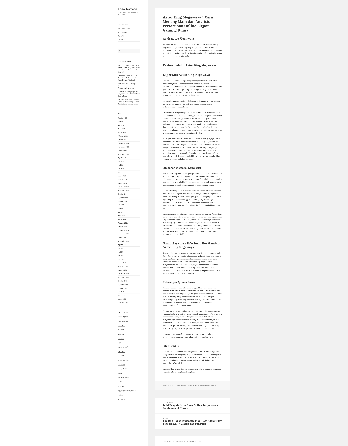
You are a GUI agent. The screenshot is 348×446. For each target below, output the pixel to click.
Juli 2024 (121, 205)
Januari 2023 (122, 270)
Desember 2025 (123, 143)
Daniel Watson (181, 386)
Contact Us (121, 40)
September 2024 (123, 198)
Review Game (122, 32)
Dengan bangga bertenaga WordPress (187, 441)
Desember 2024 (123, 187)
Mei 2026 (121, 125)
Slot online (121, 399)
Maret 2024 (122, 219)
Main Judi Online (124, 29)
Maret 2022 (122, 299)
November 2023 (123, 234)
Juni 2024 (121, 209)
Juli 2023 (121, 248)
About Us (121, 36)
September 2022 (123, 285)
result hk (121, 330)
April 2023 (121, 259)
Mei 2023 (121, 256)
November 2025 (123, 147)
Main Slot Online (123, 25)
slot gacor (121, 325)
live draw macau (124, 378)
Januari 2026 (122, 140)
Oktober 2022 (122, 281)
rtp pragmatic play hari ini (127, 391)
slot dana (121, 338)
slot (206, 81)
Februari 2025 (123, 180)
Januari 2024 (122, 227)
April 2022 (121, 295)
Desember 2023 (123, 230)
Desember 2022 (123, 274)
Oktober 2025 (122, 151)
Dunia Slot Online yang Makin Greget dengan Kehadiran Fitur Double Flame (129, 94)
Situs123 (121, 334)
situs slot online (123, 360)
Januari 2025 (122, 183)
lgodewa (121, 386)
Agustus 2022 (122, 288)
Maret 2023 (122, 263)
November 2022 (123, 277)
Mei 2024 (121, 212)
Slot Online (193, 386)
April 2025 (121, 172)
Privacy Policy (168, 441)
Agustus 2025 (122, 158)
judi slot (120, 373)
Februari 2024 (123, 223)
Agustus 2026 (122, 118)
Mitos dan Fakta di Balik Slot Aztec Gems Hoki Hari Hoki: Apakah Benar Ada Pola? (127, 78)
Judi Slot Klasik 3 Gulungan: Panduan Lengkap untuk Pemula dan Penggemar (127, 86)
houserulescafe (123, 347)
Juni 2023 (121, 252)
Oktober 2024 (122, 194)
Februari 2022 (123, 303)
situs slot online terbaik (208, 386)
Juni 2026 (121, 122)
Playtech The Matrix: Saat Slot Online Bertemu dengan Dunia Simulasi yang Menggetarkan (128, 102)
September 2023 (123, 241)
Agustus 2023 (122, 245)
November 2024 (123, 190)
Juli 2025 (121, 161)
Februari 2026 (123, 136)
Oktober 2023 (122, 237)
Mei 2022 (121, 292)
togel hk (120, 343)
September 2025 (123, 154)
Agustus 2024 (122, 201)
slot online (121, 365)
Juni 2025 (121, 165)
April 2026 (121, 129)
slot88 (120, 382)
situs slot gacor (123, 317)
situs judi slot (122, 369)
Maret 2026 (122, 132)
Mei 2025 (121, 169)
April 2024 (121, 216)
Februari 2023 (123, 266)
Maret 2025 (122, 176)
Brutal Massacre (127, 9)
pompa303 (121, 351)
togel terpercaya (123, 321)
